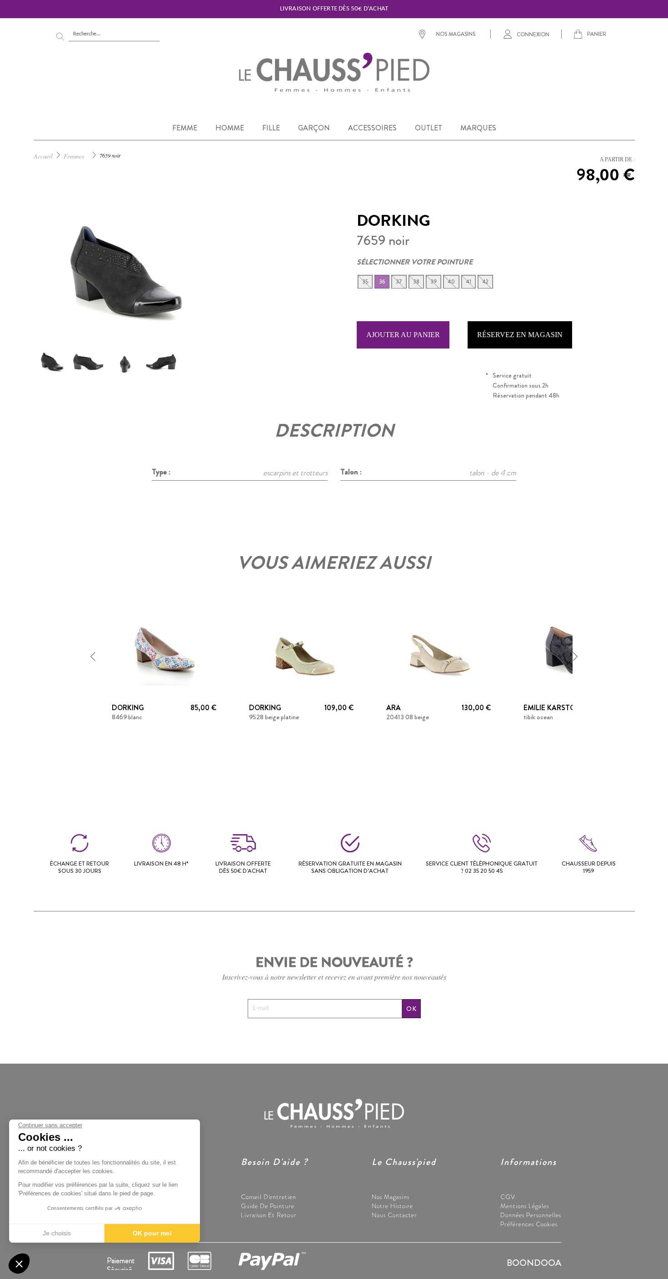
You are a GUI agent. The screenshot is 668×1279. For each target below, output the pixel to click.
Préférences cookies (529, 1224)
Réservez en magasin (520, 334)
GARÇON (314, 128)
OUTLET (428, 128)
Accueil (43, 156)
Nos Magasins (390, 1196)
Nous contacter (394, 1214)
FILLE (271, 128)
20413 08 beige (407, 717)
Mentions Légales (524, 1205)
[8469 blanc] (164, 651)
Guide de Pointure (267, 1205)
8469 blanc (127, 717)
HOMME (229, 128)
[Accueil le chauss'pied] (334, 71)
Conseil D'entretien (268, 1196)
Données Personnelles (530, 1214)
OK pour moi (152, 1233)
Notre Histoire (392, 1205)
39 (433, 282)
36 (382, 282)
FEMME (184, 128)
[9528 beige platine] (301, 651)
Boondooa (534, 1262)
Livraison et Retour (269, 1214)
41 (468, 282)
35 (365, 282)
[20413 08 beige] (439, 651)
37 (399, 282)
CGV (507, 1196)
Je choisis (57, 1233)
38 (416, 282)
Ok (411, 1008)
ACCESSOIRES (372, 128)
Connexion (533, 34)
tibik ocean (538, 717)
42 (485, 282)
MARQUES (478, 128)
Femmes (74, 156)
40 (451, 282)
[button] (93, 656)
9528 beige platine (274, 717)
